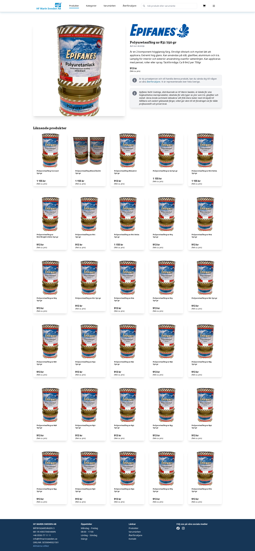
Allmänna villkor (41, 545)
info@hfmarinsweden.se (45, 538)
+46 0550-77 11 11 (42, 535)
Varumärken (110, 5)
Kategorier (91, 5)
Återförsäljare (129, 5)
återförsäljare (153, 81)
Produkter (74, 5)
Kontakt (132, 538)
